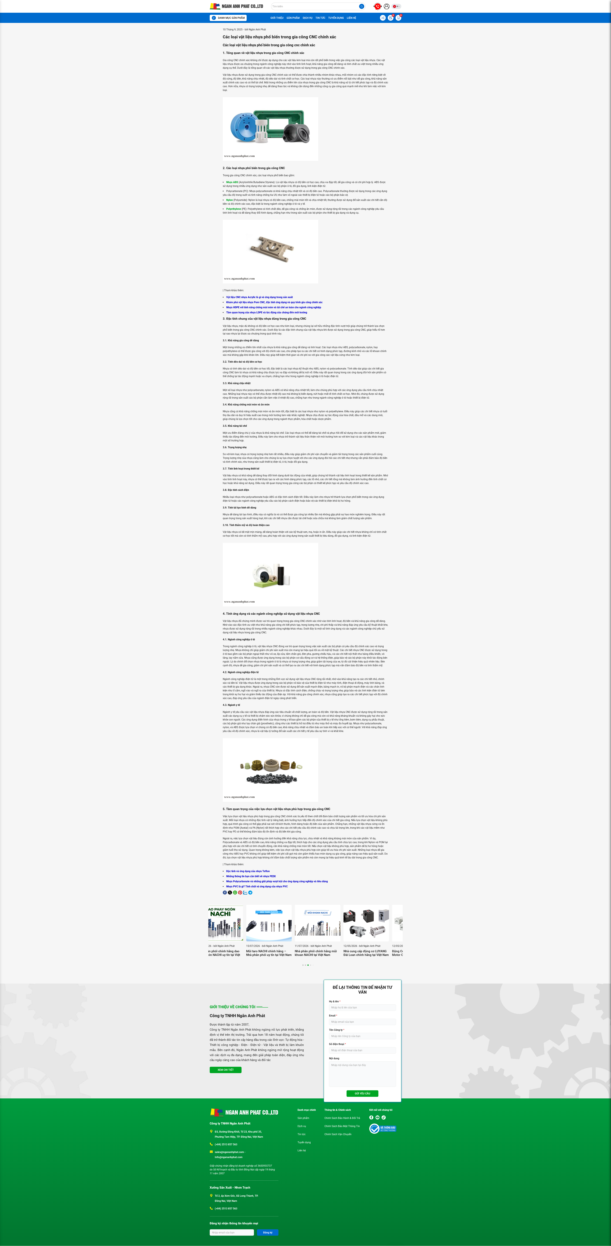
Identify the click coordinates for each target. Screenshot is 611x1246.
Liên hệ (351, 17)
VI (397, 6)
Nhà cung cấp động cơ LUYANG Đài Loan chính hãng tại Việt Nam (329, 953)
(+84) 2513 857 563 (226, 1144)
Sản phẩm (293, 17)
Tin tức (320, 17)
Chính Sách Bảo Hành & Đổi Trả (342, 1118)
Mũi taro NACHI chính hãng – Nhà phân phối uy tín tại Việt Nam (232, 953)
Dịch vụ (308, 17)
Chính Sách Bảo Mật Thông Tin (342, 1126)
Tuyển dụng (336, 17)
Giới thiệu (277, 17)
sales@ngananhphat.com (230, 1152)
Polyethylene (233, 208)
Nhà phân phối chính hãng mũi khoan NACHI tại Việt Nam (279, 953)
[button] (303, 965)
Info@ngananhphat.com (228, 1157)
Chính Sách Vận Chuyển (337, 1134)
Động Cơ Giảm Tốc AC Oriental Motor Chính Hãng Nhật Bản (376, 953)
